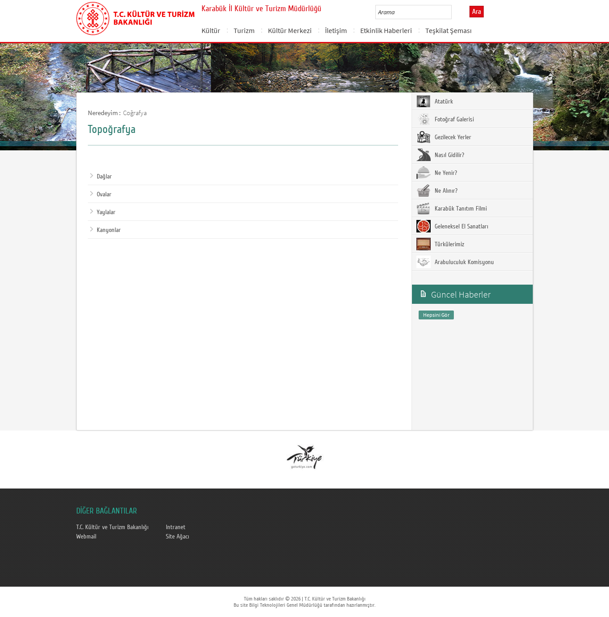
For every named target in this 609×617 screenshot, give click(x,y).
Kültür (211, 30)
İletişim (336, 30)
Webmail (86, 536)
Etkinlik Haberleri (386, 30)
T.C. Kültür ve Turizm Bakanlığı (112, 527)
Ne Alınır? (445, 191)
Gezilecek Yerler (452, 137)
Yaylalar (106, 212)
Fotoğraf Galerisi (453, 119)
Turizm (244, 30)
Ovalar (104, 194)
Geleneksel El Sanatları (460, 226)
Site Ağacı (177, 536)
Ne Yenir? (445, 173)
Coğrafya (135, 112)
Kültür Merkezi (290, 30)
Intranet (175, 527)
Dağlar (104, 176)
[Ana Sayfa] (135, 16)
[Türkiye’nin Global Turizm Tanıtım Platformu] (304, 456)
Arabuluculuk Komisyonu (463, 262)
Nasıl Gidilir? (448, 155)
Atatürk (443, 101)
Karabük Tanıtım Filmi (460, 208)
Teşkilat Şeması (448, 30)
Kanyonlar (109, 230)
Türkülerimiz (448, 244)
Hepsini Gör (436, 314)
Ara (476, 12)
